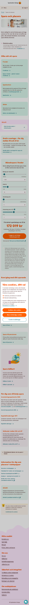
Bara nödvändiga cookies (14, 315)
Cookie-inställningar (14, 320)
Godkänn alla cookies (14, 310)
